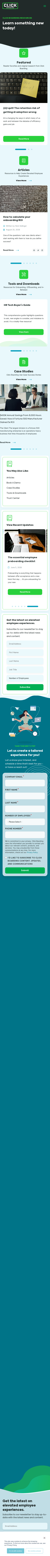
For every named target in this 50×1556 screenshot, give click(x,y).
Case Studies (13, 488)
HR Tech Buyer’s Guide (17, 305)
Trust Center (13, 498)
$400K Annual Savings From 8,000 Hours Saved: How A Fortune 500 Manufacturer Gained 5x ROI (21, 419)
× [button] (44, 1537)
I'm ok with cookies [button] (15, 1551)
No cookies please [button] (34, 1551)
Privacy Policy (32, 852)
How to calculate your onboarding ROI (16, 218)
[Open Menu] (44, 6)
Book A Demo (14, 482)
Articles (10, 477)
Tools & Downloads (16, 493)
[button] (20, 149)
